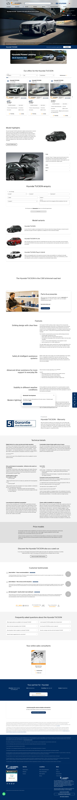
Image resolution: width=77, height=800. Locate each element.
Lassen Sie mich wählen (64, 791)
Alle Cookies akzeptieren (64, 796)
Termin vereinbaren (27, 403)
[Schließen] (54, 395)
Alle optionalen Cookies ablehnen (64, 794)
